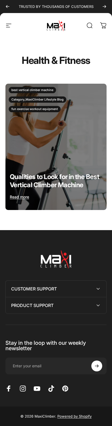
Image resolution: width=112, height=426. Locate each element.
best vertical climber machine (32, 90)
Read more (19, 197)
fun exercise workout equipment (34, 109)
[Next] (104, 6)
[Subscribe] (96, 366)
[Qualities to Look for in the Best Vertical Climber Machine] (56, 147)
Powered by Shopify (74, 416)
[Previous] (8, 6)
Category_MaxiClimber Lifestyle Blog (37, 99)
